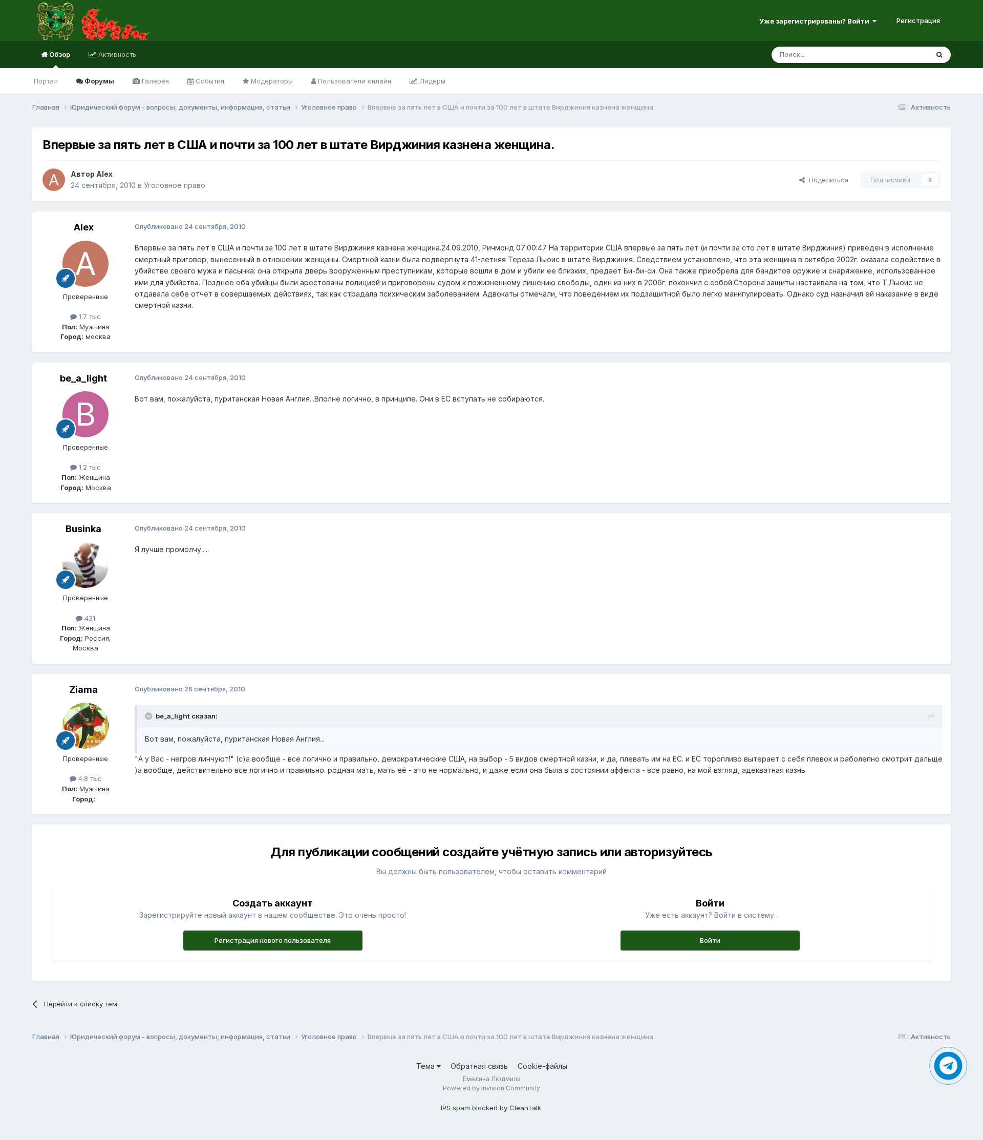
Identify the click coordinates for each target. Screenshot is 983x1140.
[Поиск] (939, 55)
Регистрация (918, 20)
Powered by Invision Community (491, 1088)
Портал (46, 81)
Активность (116, 54)
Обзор (59, 54)
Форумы (98, 81)
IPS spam (455, 1108)
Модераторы (271, 81)
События (209, 81)
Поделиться (826, 180)
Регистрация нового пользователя (273, 940)
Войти (710, 940)
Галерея (154, 81)
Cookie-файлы (542, 1066)
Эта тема (900, 54)
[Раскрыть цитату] (149, 716)
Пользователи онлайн (353, 81)
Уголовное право (174, 185)
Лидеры (431, 81)
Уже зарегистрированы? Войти (815, 21)
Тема (426, 1066)
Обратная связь (479, 1066)
